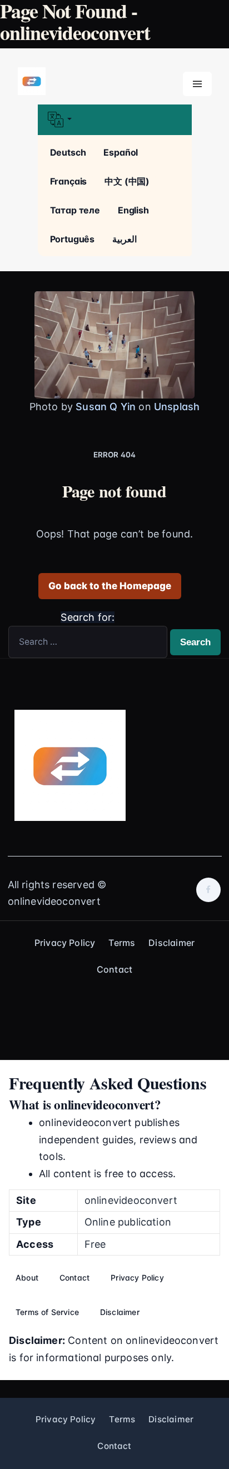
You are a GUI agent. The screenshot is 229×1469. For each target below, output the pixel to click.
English (133, 210)
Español (120, 152)
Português (72, 239)
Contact (114, 969)
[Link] (32, 81)
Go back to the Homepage (109, 585)
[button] (115, 119)
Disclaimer (171, 942)
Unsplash (177, 406)
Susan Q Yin (106, 406)
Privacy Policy (65, 942)
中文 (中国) (127, 181)
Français (68, 181)
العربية (124, 239)
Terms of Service (47, 1312)
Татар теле (75, 210)
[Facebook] (208, 890)
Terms (121, 942)
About (27, 1277)
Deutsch (68, 152)
